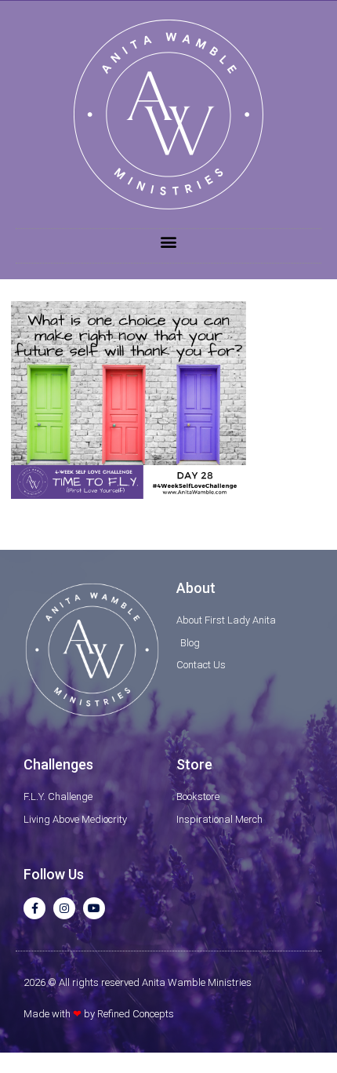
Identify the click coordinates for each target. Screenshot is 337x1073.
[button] (169, 242)
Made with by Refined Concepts (99, 1014)
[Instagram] (64, 908)
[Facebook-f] (34, 908)
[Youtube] (94, 908)
